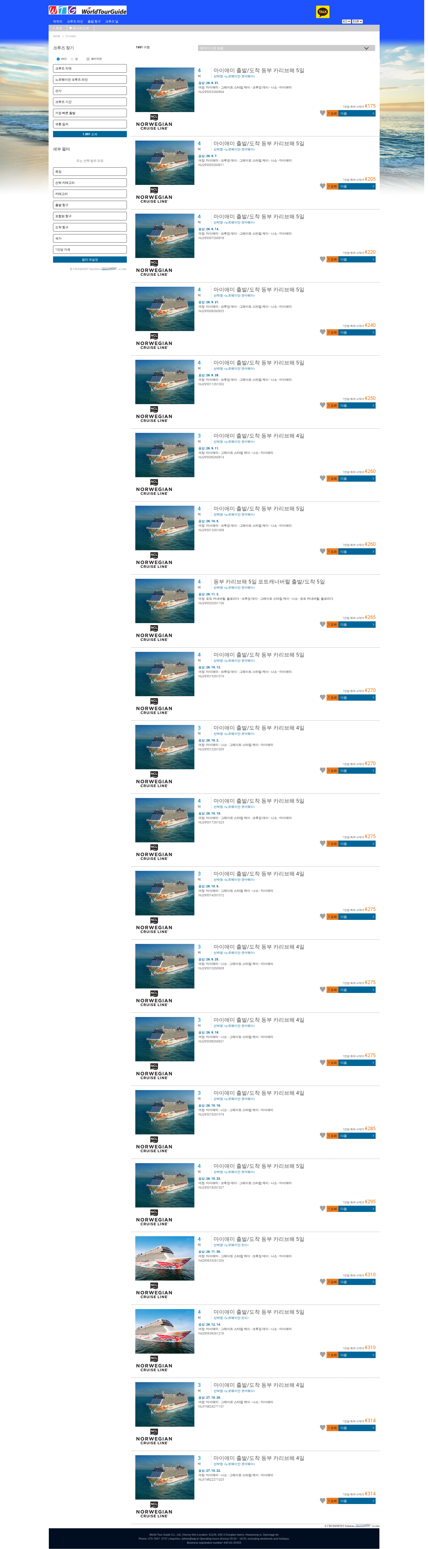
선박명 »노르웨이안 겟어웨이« (259, 72)
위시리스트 (81, 28)
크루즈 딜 (111, 21)
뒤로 (59, 28)
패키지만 (96, 58)
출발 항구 (94, 21)
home (56, 36)
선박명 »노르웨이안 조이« (259, 1241)
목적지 (57, 21)
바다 (64, 58)
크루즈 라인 (75, 21)
